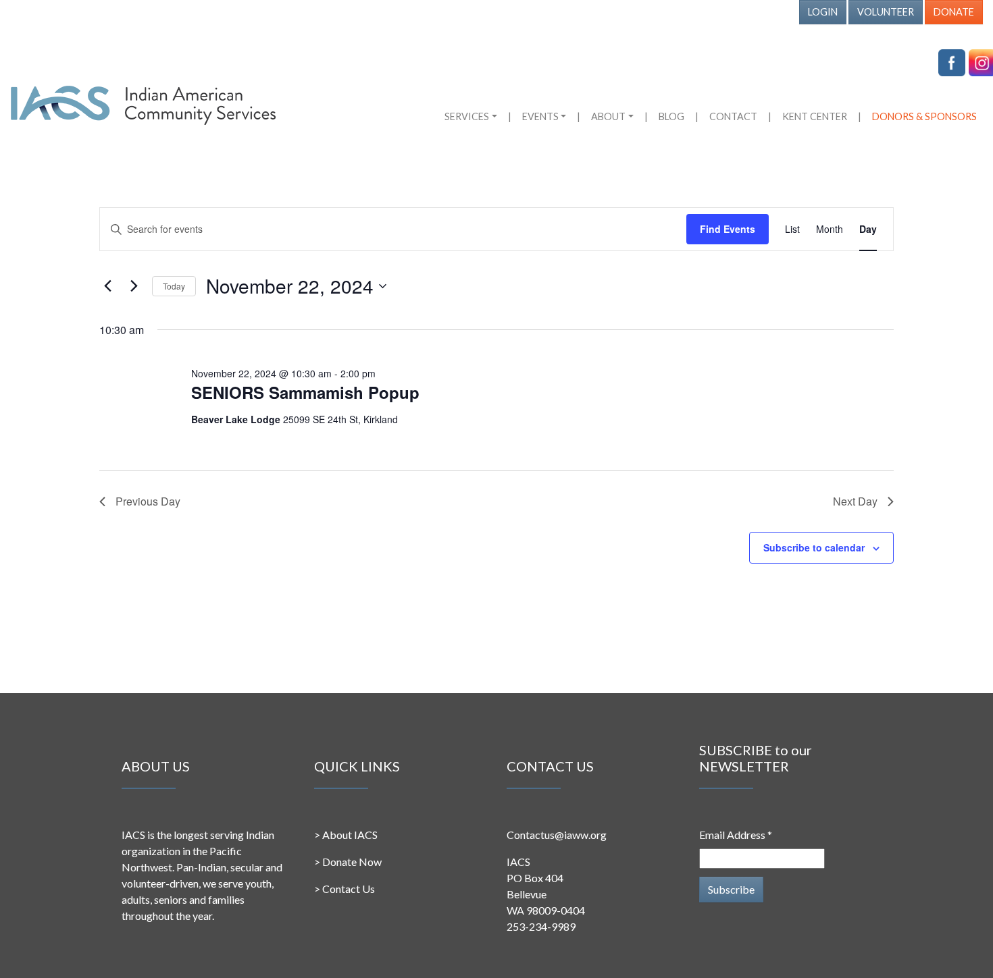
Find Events (727, 229)
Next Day (855, 501)
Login (823, 12)
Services (466, 116)
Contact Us (348, 888)
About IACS (350, 834)
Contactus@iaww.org (557, 834)
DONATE (954, 12)
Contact (733, 116)
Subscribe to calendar (814, 547)
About (608, 116)
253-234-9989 (541, 926)
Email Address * (735, 834)
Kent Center (814, 116)
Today (174, 286)
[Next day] (134, 286)
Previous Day (148, 501)
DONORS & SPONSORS (924, 116)
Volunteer (885, 12)
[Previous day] (107, 286)
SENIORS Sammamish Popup (305, 392)
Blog (671, 116)
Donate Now (352, 861)
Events (540, 116)
